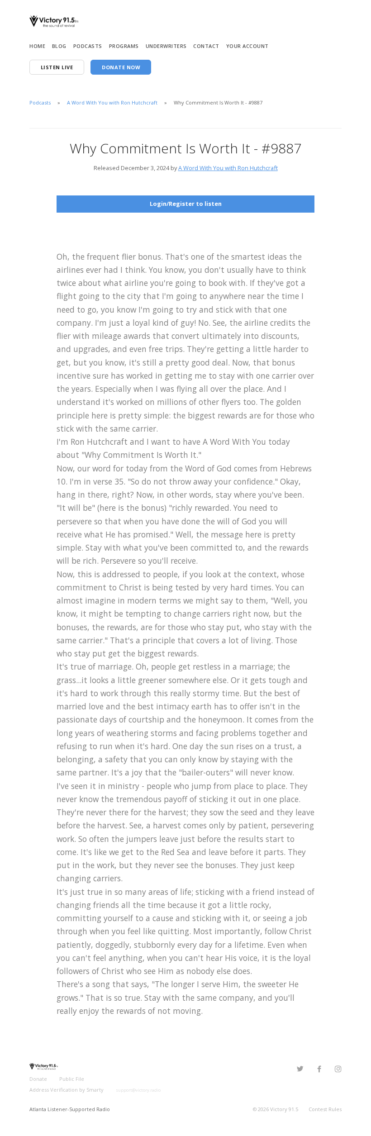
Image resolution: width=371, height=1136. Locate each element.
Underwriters (166, 46)
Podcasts (87, 46)
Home (37, 46)
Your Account (247, 46)
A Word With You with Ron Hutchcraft (112, 102)
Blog (59, 46)
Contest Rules (325, 1109)
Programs (124, 46)
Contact (206, 46)
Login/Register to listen (186, 204)
